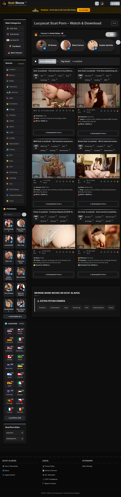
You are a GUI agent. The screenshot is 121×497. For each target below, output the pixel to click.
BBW (106, 80)
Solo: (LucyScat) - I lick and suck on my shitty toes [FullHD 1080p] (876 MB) (53, 71)
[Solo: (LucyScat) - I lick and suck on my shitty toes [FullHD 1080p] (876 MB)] (53, 96)
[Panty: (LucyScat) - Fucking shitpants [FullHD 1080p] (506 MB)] (53, 237)
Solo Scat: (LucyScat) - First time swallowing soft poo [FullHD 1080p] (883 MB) (98, 71)
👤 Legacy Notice (8, 475)
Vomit (111, 308)
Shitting (87, 80)
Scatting (97, 80)
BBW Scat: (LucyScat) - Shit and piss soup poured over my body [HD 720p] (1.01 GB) (53, 141)
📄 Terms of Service (49, 470)
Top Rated (14, 46)
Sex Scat (43, 221)
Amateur (42, 308)
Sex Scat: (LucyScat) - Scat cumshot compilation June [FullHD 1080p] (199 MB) (98, 212)
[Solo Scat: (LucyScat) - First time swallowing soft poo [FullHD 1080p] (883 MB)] (98, 96)
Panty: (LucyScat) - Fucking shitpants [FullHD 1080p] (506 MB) (53, 212)
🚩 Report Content (49, 483)
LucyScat (51, 76)
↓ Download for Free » (53, 132)
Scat (67, 76)
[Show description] (39, 110)
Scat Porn (9, 433)
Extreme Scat (110, 217)
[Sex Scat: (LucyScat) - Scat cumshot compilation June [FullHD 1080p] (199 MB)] (98, 237)
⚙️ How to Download (10, 466)
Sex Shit (62, 221)
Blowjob (53, 221)
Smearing (76, 308)
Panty (42, 217)
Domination (55, 308)
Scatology (44, 80)
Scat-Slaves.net (47, 61)
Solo (42, 76)
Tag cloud (65, 61)
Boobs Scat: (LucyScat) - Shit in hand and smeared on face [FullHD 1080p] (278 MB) (98, 141)
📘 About (5, 470)
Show (114, 23)
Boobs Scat (89, 146)
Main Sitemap (87, 466)
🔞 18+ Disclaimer (48, 475)
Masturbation (64, 150)
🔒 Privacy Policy (48, 466)
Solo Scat (88, 76)
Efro (86, 308)
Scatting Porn (11, 438)
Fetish (54, 80)
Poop (60, 76)
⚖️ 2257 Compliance (49, 479)
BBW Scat (44, 146)
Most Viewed (15, 53)
